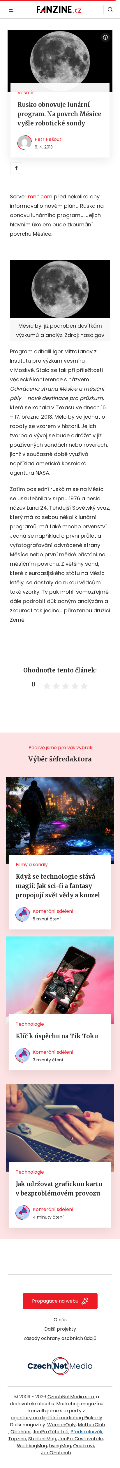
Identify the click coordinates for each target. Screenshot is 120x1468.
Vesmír (25, 92)
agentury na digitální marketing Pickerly (56, 1417)
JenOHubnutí (56, 1452)
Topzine (17, 1438)
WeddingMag (32, 1445)
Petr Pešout (48, 139)
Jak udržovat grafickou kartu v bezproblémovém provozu (59, 1188)
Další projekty (60, 1329)
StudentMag (42, 1438)
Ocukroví (83, 1445)
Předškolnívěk (86, 1431)
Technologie (30, 1024)
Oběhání (20, 1431)
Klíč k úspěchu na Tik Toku (57, 1036)
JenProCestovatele (80, 1438)
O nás (60, 1319)
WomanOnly (61, 1424)
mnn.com (40, 196)
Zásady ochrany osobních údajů (60, 1338)
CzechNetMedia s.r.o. (71, 1396)
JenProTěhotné (50, 1431)
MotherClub (91, 1424)
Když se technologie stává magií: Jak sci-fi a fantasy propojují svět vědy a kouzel (58, 886)
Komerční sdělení (53, 911)
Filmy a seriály (32, 864)
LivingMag (60, 1445)
